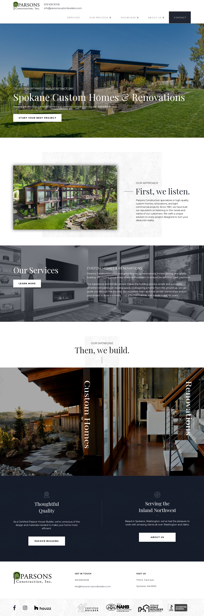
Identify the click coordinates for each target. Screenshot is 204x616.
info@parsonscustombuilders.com (63, 8)
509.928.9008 (52, 4)
